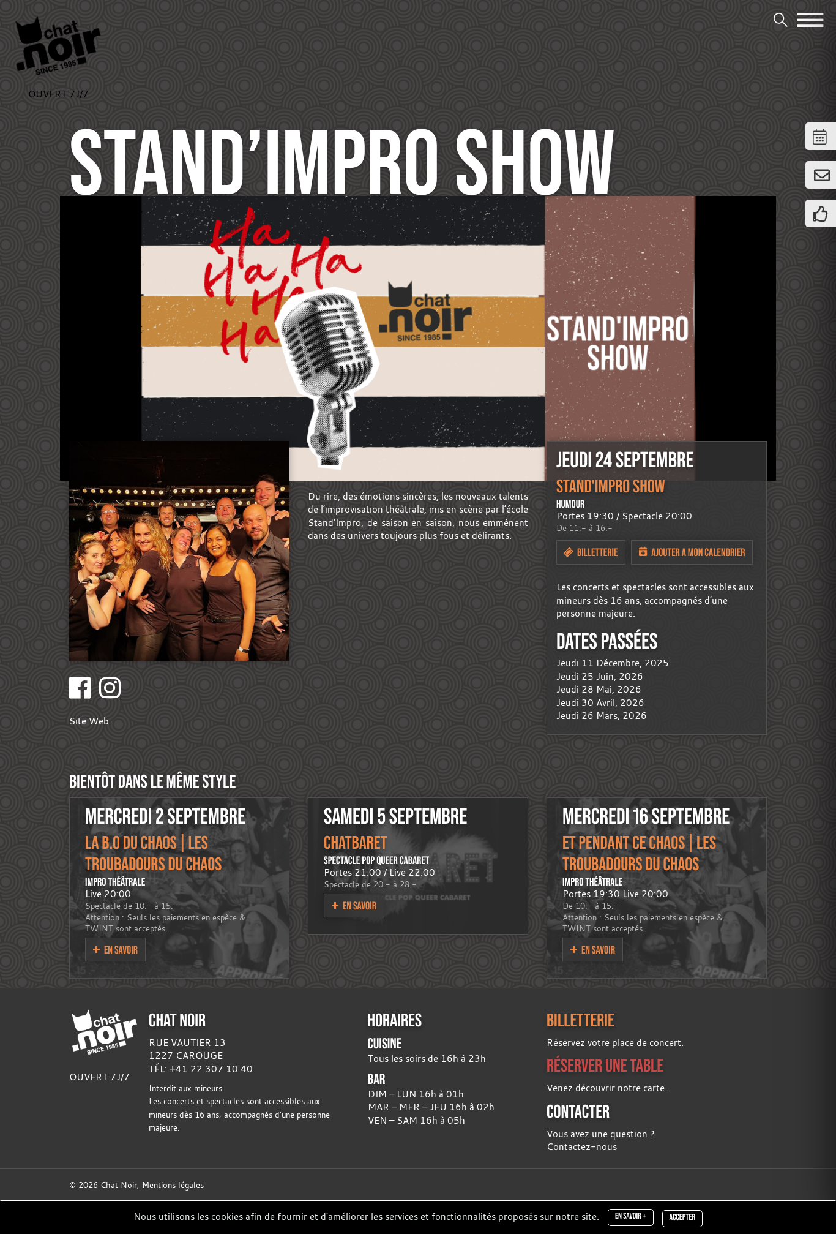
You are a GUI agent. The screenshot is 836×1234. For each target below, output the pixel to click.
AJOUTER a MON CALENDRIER (697, 552)
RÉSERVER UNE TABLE (605, 1065)
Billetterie (596, 552)
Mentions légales (173, 1185)
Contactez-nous (582, 1146)
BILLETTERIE (580, 1020)
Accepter (682, 1217)
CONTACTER (578, 1111)
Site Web (89, 721)
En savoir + (630, 1216)
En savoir (120, 949)
